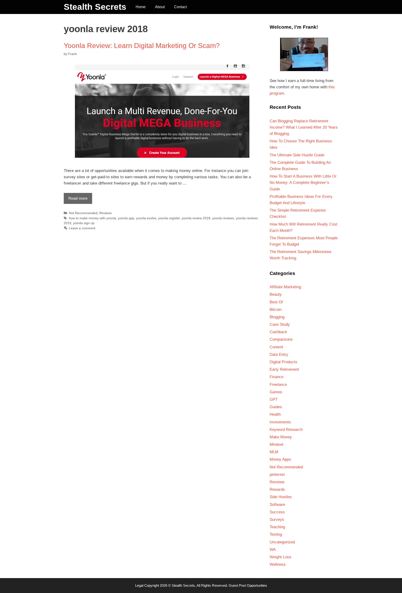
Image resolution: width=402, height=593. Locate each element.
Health (275, 414)
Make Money (281, 437)
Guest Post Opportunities (248, 585)
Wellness (278, 564)
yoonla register (169, 218)
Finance (276, 377)
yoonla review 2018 (196, 218)
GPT (274, 399)
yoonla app (126, 218)
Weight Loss (280, 557)
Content (276, 347)
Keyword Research (286, 429)
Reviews (105, 213)
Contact (180, 7)
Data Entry (279, 354)
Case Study (280, 324)
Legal (139, 585)
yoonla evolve (146, 218)
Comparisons (281, 339)
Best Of (276, 302)
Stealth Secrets (95, 7)
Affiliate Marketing (285, 287)
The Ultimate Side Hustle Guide (297, 155)
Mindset (276, 444)
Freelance (278, 384)
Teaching (277, 527)
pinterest (277, 474)
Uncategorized (282, 542)
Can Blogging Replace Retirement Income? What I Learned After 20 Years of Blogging (304, 127)
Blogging (277, 317)
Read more (75, 200)
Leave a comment (82, 228)
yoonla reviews (223, 218)
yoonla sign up (83, 223)
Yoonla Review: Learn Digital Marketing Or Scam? (142, 45)
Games (276, 392)
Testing (276, 534)
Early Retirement (284, 369)
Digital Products (283, 362)
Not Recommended (83, 213)
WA (273, 549)
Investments (280, 422)
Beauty (276, 294)
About (160, 7)
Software (277, 504)
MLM (274, 452)
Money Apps (280, 459)
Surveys (277, 519)
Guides (276, 407)
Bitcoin (275, 309)
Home (141, 7)
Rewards (277, 489)
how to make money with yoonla (92, 218)
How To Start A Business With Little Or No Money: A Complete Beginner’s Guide (303, 182)
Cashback (278, 332)
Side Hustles (281, 497)
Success (277, 512)
